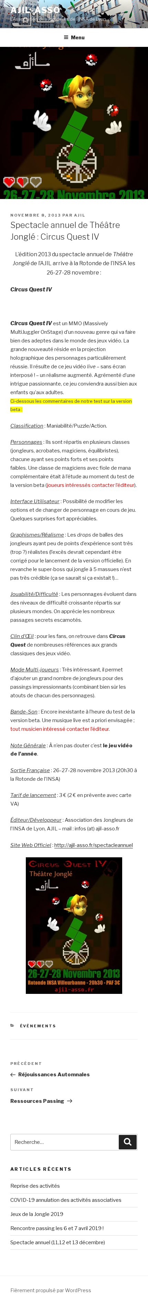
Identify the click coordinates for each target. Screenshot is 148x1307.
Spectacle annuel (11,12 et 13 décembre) (57, 1242)
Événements (38, 1026)
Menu (78, 37)
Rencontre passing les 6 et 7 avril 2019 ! (57, 1228)
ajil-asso (35, 10)
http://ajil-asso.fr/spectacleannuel (93, 845)
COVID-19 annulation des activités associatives (65, 1200)
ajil (79, 215)
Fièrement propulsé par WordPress (50, 1290)
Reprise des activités (35, 1186)
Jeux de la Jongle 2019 (36, 1214)
